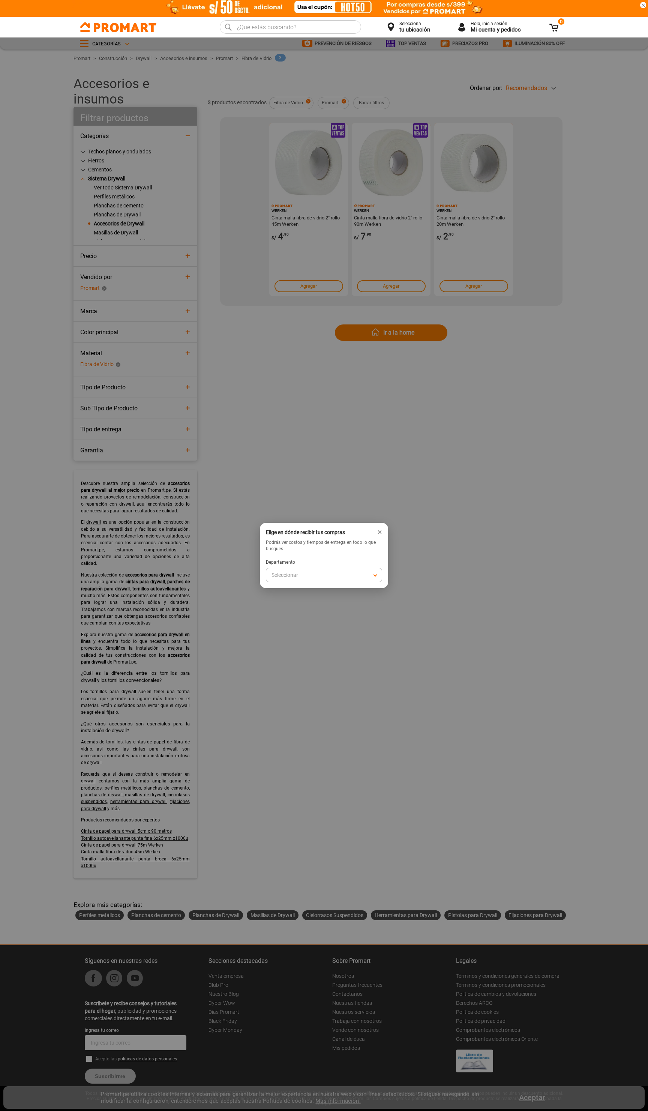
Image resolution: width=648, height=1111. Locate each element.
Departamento (280, 562)
